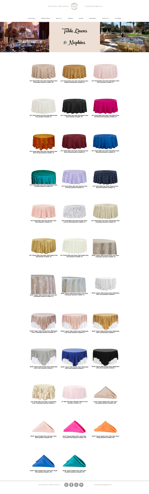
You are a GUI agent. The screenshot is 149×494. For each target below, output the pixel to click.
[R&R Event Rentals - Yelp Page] (76, 485)
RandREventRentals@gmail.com (103, 484)
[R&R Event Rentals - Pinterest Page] (81, 485)
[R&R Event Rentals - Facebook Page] (71, 485)
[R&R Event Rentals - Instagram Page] (66, 485)
